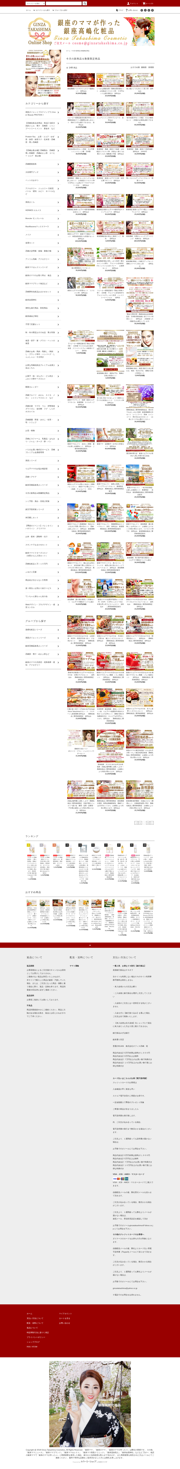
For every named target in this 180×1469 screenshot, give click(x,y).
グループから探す (61, 10)
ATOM (34, 1347)
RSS (28, 1347)
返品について (32, 1328)
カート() (149, 3)
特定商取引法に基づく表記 (38, 1332)
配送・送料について (35, 1323)
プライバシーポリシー (36, 1337)
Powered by (76, 1462)
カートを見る (64, 1318)
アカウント (134, 3)
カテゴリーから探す (43, 10)
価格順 (144, 67)
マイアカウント (65, 1314)
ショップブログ (33, 1342)
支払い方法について (35, 1318)
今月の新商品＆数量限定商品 (80, 51)
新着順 (151, 67)
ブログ (121, 10)
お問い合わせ (133, 10)
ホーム (28, 10)
